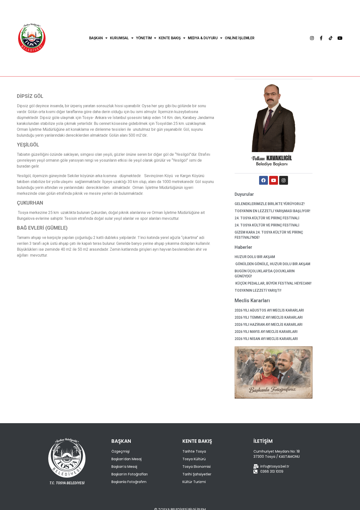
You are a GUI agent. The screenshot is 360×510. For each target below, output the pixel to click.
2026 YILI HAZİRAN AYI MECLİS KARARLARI (268, 325)
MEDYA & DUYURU (203, 38)
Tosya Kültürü (194, 459)
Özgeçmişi (120, 451)
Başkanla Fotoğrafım (128, 481)
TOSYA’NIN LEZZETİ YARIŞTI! (258, 290)
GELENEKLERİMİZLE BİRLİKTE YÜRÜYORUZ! (270, 204)
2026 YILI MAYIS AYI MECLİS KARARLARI (266, 332)
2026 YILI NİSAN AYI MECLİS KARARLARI (266, 339)
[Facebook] (263, 180)
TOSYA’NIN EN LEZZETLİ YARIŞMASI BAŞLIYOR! (272, 211)
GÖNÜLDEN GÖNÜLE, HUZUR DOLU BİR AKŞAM (272, 264)
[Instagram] (312, 38)
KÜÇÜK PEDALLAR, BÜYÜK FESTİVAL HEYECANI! (273, 283)
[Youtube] (340, 38)
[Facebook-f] (321, 38)
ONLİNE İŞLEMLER (239, 38)
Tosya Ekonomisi (196, 466)
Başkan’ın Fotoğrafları (129, 474)
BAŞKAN (96, 38)
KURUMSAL (119, 38)
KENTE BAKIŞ (170, 38)
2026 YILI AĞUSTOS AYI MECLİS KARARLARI (269, 310)
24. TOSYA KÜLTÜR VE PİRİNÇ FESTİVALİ (267, 218)
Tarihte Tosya (194, 451)
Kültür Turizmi (194, 481)
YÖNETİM (144, 38)
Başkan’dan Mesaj (126, 459)
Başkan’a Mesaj (124, 466)
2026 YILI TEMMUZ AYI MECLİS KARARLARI (269, 317)
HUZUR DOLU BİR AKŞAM (255, 257)
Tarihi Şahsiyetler (196, 474)
